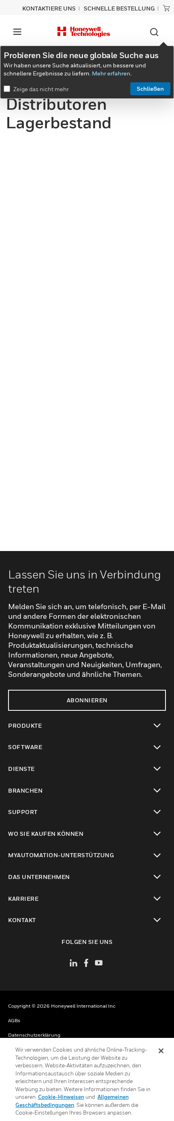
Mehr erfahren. (112, 73)
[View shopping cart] (166, 8)
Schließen (150, 88)
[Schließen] (161, 1051)
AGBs (14, 1020)
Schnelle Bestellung (119, 8)
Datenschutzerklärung (34, 1035)
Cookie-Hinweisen (61, 1097)
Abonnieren (87, 700)
